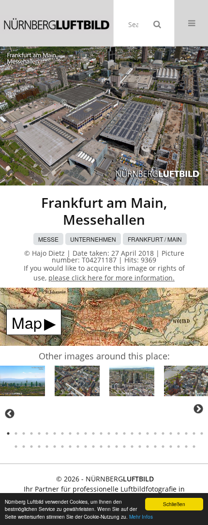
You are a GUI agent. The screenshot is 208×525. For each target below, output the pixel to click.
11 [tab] (85, 433)
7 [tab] (54, 433)
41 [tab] (124, 446)
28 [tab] (24, 446)
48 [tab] (178, 446)
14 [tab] (109, 433)
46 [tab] (163, 446)
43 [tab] (140, 446)
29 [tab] (31, 446)
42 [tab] (132, 446)
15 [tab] (116, 433)
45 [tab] (155, 446)
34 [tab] (70, 446)
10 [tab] (78, 433)
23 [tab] (178, 433)
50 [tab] (194, 446)
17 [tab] (132, 433)
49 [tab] (186, 446)
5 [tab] (39, 433)
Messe (48, 239)
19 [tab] (147, 433)
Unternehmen (93, 239)
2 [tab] (16, 433)
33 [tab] (62, 446)
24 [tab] (186, 433)
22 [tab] (171, 433)
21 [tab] (163, 433)
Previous (10, 413)
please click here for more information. (111, 277)
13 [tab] (101, 433)
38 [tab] (101, 446)
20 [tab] (155, 433)
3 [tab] (24, 433)
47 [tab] (171, 446)
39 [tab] (109, 446)
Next (198, 409)
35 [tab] (78, 446)
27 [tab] (16, 446)
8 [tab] (62, 433)
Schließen (174, 504)
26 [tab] (202, 433)
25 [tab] (194, 433)
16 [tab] (124, 433)
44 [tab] (147, 446)
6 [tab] (47, 433)
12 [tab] (93, 433)
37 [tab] (93, 446)
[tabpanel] (22, 382)
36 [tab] (85, 446)
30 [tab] (39, 446)
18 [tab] (140, 433)
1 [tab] (8, 433)
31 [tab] (47, 446)
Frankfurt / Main (155, 239)
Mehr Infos (141, 516)
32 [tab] (54, 446)
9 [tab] (70, 433)
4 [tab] (31, 433)
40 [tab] (116, 446)
